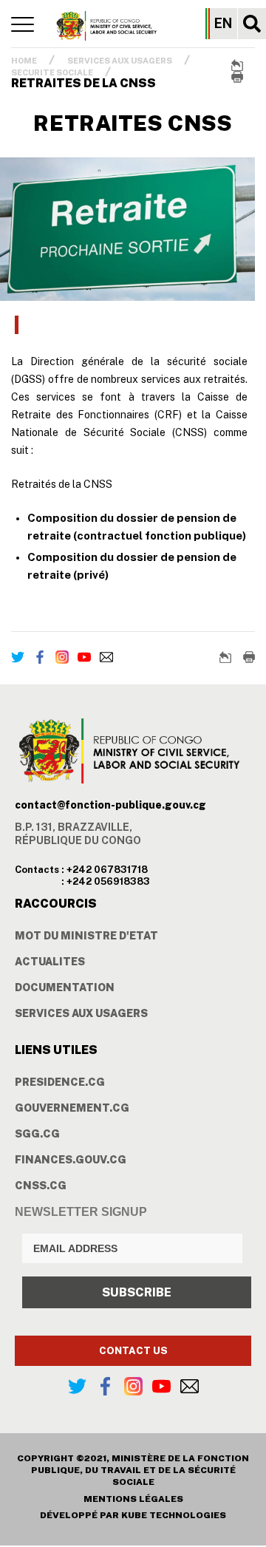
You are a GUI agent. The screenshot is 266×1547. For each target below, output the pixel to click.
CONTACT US (133, 1350)
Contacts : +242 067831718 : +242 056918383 (82, 875)
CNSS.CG (40, 1185)
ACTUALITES (50, 961)
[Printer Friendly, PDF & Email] (237, 77)
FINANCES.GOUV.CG (70, 1160)
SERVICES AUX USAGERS (119, 60)
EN (223, 23)
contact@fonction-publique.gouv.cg (110, 805)
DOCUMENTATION (65, 987)
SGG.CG (37, 1134)
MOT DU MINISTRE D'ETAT (86, 936)
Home (24, 60)
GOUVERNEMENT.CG (72, 1108)
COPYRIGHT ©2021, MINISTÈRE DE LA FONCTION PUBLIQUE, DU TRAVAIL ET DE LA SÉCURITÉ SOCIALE (133, 1470)
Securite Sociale (52, 72)
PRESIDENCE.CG (60, 1082)
